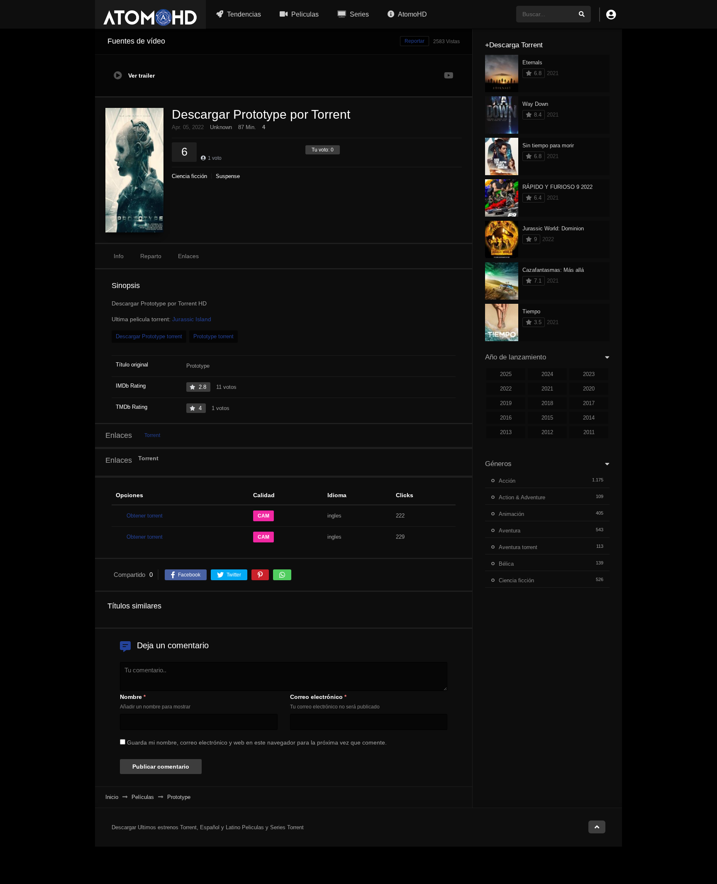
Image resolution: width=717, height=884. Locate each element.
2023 (589, 374)
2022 (506, 389)
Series (358, 14)
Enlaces (188, 256)
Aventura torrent (518, 547)
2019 (506, 403)
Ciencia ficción (189, 176)
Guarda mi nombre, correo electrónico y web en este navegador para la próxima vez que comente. (257, 742)
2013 (506, 432)
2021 (547, 389)
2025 (506, 374)
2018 (547, 403)
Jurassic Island (191, 319)
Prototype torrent (213, 336)
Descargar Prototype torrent (149, 336)
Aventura (509, 530)
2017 (589, 403)
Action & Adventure (522, 497)
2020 (589, 389)
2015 (547, 418)
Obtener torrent (145, 516)
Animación (511, 514)
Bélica (506, 564)
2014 (589, 418)
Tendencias (243, 14)
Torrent (152, 435)
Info (119, 256)
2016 (506, 418)
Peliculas (304, 14)
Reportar (414, 41)
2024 (547, 374)
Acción (507, 481)
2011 (589, 432)
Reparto (150, 256)
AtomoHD (412, 14)
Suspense (228, 176)
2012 (547, 432)
